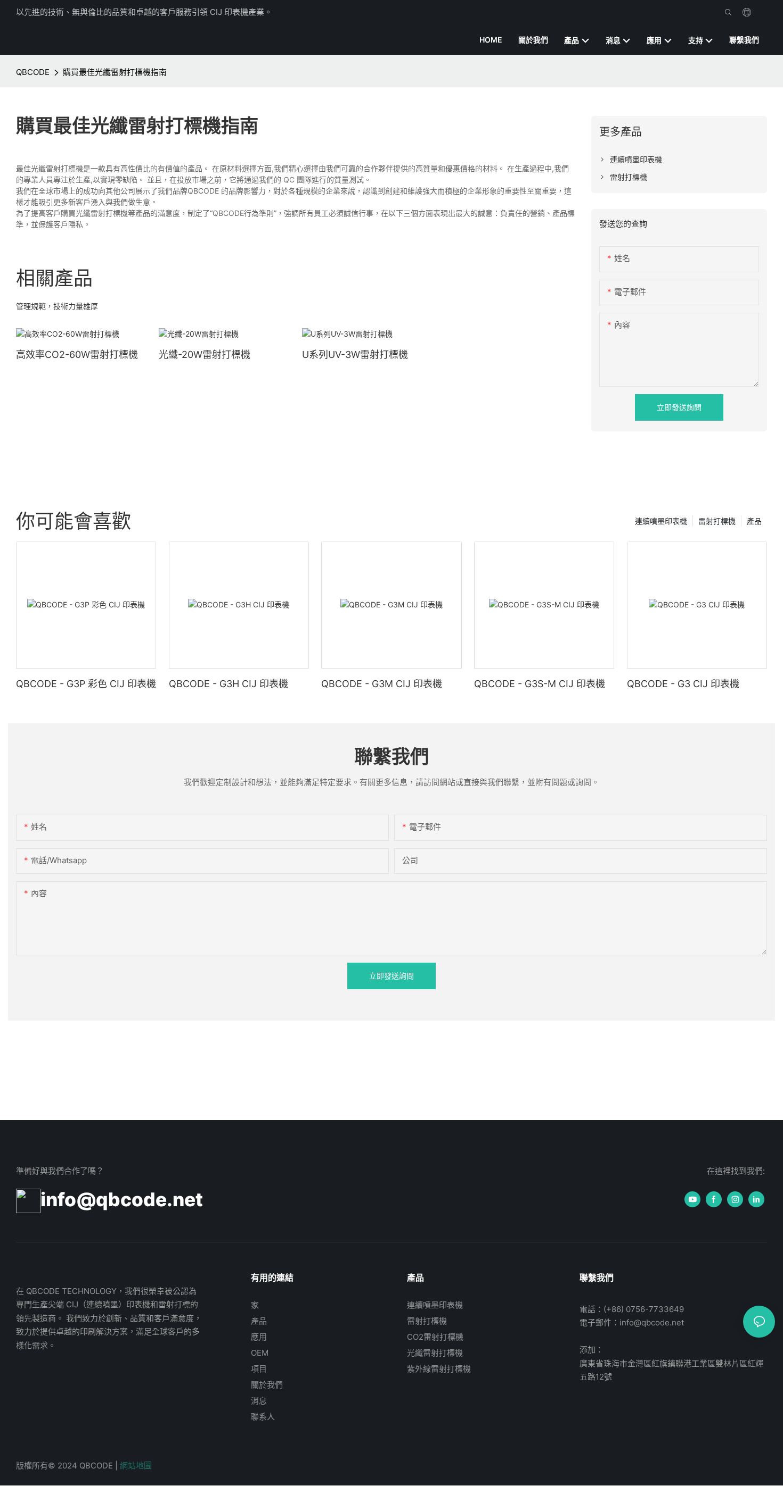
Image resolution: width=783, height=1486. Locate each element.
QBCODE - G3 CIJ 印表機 (683, 683)
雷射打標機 (717, 520)
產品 (754, 520)
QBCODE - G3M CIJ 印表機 (381, 683)
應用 (259, 1337)
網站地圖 (136, 1465)
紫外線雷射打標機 (439, 1369)
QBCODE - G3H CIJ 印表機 (228, 683)
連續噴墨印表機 (661, 520)
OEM (259, 1353)
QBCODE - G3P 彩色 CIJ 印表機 (86, 683)
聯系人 (263, 1417)
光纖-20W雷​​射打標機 (204, 354)
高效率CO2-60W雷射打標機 (77, 354)
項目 (259, 1369)
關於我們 (267, 1385)
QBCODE (33, 72)
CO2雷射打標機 (435, 1337)
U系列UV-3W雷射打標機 (355, 354)
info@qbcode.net (121, 1199)
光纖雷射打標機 (435, 1353)
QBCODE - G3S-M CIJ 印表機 (539, 683)
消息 (259, 1401)
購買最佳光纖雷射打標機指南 (115, 72)
